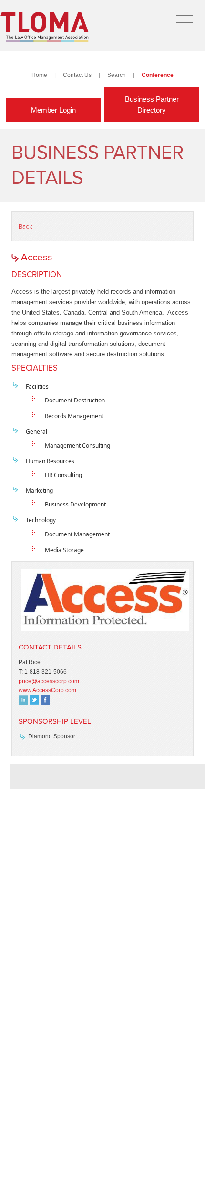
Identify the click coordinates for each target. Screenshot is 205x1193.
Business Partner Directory (152, 104)
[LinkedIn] (23, 702)
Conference (158, 75)
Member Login (53, 110)
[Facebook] (45, 702)
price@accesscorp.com (49, 681)
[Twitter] (34, 702)
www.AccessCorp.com (47, 690)
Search (116, 75)
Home (39, 75)
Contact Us (77, 75)
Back (25, 226)
